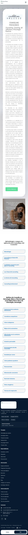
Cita (20, 532)
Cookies (13, 527)
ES (17, 527)
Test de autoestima (5, 501)
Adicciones (3, 456)
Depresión (3, 454)
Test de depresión (5, 496)
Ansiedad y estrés (5, 451)
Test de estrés (4, 499)
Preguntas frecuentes (5, 468)
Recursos (3, 473)
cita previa (12, 189)
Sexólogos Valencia (5, 485)
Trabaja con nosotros (5, 482)
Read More (14, 224)
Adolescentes (4, 440)
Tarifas (2, 477)
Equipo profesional (5, 465)
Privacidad (8, 527)
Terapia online (4, 445)
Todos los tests (4, 491)
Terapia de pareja (4, 437)
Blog (2, 480)
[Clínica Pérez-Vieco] (4, 2)
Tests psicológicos (5, 470)
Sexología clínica (4, 435)
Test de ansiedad (4, 494)
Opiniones (3, 475)
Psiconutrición (4, 459)
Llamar (7, 532)
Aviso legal (3, 527)
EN (19, 527)
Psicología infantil (4, 442)
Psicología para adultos (6, 433)
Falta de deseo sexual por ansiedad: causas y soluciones (14, 204)
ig (5, 518)
